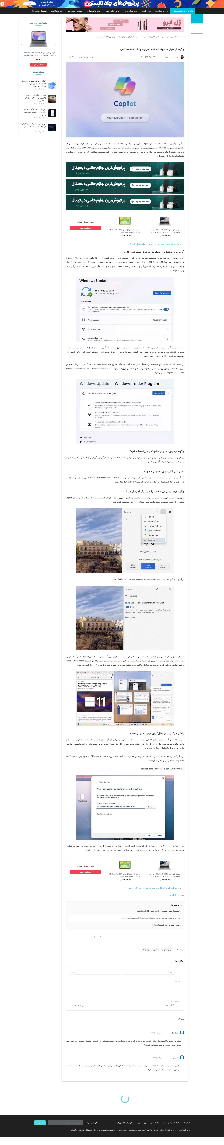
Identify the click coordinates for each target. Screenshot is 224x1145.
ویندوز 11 (146, 950)
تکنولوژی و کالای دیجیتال (183, 11)
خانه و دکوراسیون (112, 11)
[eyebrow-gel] (125, 25)
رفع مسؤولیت (141, 1123)
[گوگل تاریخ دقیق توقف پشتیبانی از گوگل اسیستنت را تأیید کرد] (52, 127)
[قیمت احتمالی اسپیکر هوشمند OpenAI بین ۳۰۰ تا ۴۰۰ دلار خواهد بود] (52, 99)
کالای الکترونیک (154, 37)
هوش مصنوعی (167, 950)
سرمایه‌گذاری (56, 11)
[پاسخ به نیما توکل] (77, 1033)
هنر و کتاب (146, 11)
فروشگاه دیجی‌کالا (39, 11)
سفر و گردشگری (93, 11)
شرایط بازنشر (174, 1123)
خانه (182, 37)
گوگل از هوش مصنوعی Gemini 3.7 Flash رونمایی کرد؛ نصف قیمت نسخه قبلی (34, 83)
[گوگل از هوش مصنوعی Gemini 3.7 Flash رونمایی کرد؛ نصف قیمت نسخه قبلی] (52, 85)
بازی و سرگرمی (161, 11)
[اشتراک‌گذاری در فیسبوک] (81, 936)
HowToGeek (174, 895)
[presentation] (55, 44)
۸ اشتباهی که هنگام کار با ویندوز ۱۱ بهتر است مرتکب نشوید (153, 888)
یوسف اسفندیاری (171, 57)
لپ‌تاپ (143, 37)
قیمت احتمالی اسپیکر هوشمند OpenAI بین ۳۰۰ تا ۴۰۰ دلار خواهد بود (34, 98)
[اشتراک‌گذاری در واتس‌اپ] (71, 936)
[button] (98, 937)
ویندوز (156, 950)
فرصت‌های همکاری (157, 1123)
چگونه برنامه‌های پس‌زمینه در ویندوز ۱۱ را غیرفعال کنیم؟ (154, 244)
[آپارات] (49, 1130)
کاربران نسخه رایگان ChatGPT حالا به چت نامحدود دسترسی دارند (34, 112)
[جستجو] (197, 28)
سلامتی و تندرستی (74, 11)
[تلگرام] (35, 1130)
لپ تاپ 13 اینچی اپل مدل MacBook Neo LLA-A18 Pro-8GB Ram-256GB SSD (125, 231)
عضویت (40, 1123)
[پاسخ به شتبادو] (77, 1058)
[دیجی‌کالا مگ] (197, 18)
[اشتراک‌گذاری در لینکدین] (85, 936)
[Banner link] (112, 4)
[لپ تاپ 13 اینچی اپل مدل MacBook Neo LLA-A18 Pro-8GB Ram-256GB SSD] (124, 227)
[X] (45, 1130)
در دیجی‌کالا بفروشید (124, 1123)
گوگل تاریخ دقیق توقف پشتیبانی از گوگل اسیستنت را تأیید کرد (34, 125)
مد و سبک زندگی (130, 11)
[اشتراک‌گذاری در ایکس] (76, 936)
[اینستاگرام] (40, 1130)
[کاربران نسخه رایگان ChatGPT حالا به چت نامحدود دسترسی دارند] (52, 113)
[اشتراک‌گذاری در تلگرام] (67, 936)
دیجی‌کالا (186, 1123)
